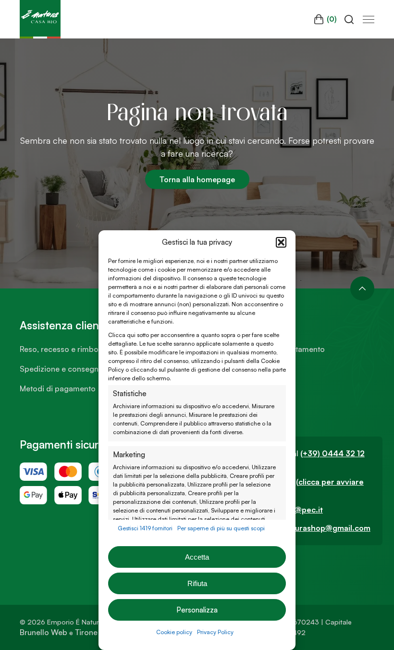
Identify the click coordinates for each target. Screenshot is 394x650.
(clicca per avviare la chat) (310, 487)
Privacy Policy (215, 632)
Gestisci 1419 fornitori (145, 528)
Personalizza (197, 609)
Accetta (197, 557)
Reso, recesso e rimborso (65, 349)
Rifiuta (197, 583)
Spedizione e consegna (61, 369)
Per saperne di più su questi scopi (221, 528)
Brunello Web (43, 632)
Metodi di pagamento (58, 388)
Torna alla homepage (197, 179)
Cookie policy (174, 632)
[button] (281, 242)
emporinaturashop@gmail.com (313, 528)
